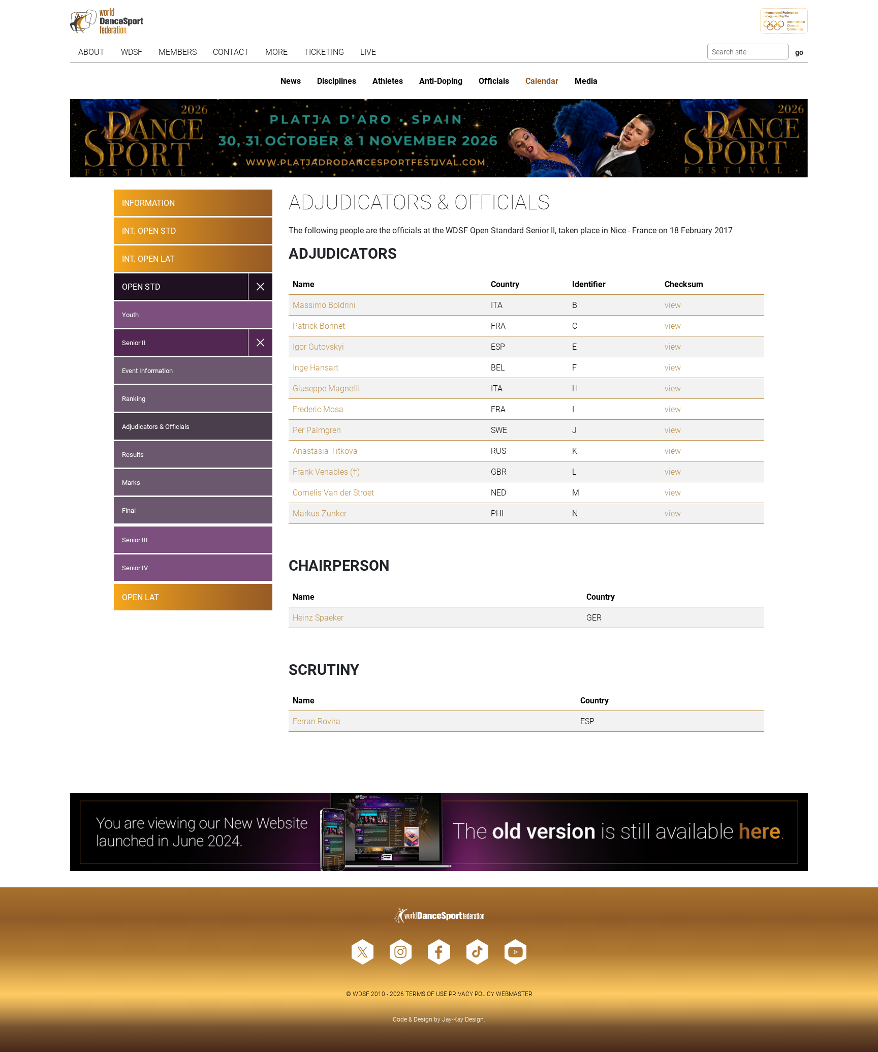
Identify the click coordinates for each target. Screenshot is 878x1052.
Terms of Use (426, 993)
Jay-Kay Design (463, 1019)
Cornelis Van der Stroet (333, 492)
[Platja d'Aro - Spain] (439, 138)
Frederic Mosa (318, 409)
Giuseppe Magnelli (326, 388)
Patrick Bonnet (319, 325)
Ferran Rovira (316, 721)
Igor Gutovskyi (318, 346)
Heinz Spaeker (318, 617)
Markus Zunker (320, 513)
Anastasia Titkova (325, 450)
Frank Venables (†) (326, 471)
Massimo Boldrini (324, 304)
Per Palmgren (317, 429)
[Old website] (439, 832)
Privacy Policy (471, 993)
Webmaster (514, 993)
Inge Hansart (315, 367)
